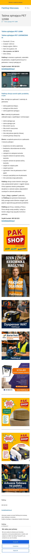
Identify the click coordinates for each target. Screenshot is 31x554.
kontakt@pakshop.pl (8, 69)
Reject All (15, 550)
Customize (15, 546)
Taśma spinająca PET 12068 (10, 21)
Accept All (15, 542)
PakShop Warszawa (10, 8)
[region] (15, 540)
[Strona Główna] (2, 21)
